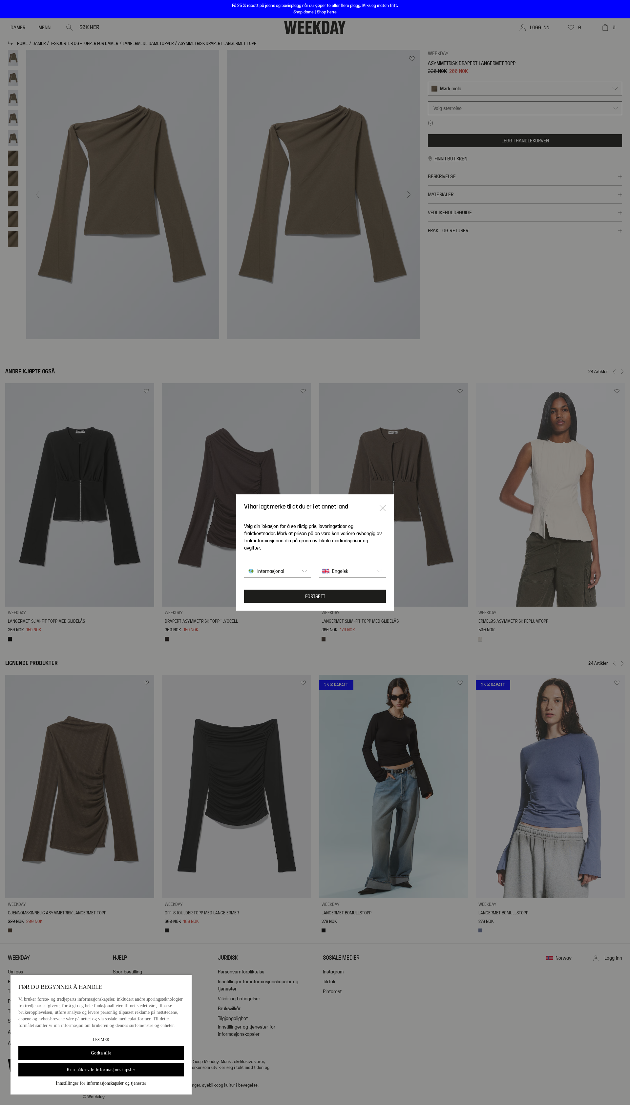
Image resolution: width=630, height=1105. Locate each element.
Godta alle (101, 1053)
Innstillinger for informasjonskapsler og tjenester (101, 1083)
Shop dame (303, 12)
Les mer (101, 1039)
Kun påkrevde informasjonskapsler (101, 1069)
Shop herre (327, 12)
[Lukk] (382, 508)
